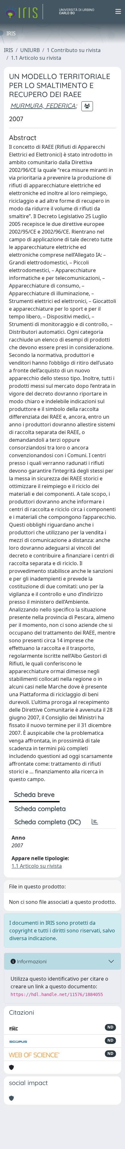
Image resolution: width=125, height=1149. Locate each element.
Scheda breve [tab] (34, 794)
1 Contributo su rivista (74, 50)
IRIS (8, 50)
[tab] (95, 822)
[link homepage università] (79, 11)
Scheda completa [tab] (40, 809)
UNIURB (30, 50)
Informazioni (31, 961)
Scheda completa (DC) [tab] (47, 822)
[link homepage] (23, 11)
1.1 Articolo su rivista (36, 57)
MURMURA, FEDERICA (42, 106)
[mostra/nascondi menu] (118, 11)
